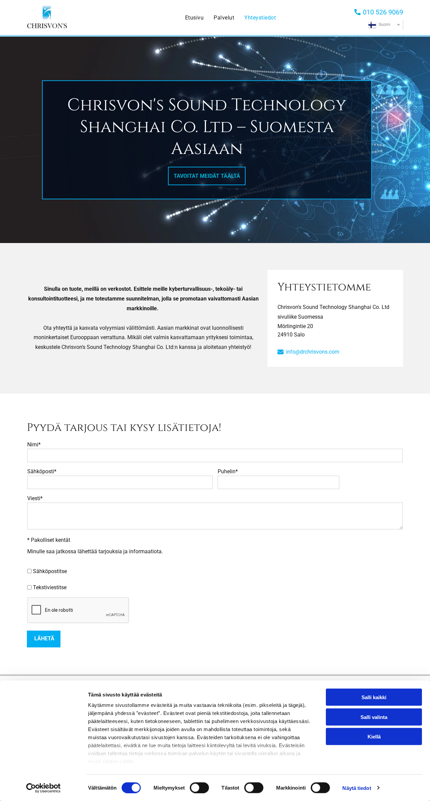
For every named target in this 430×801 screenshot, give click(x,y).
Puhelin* (228, 471)
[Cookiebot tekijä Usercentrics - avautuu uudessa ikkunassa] (43, 788)
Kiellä (374, 736)
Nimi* (34, 444)
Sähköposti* (41, 471)
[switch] (199, 787)
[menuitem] (194, 17)
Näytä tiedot (356, 788)
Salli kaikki (373, 697)
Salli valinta (373, 717)
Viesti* (35, 498)
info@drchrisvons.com (312, 352)
